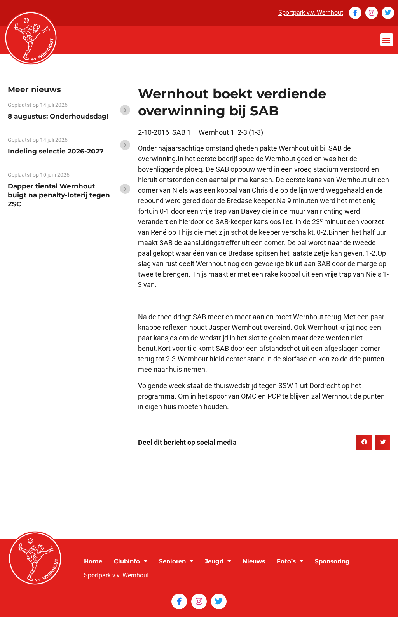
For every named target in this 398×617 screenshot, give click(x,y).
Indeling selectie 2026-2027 (56, 151)
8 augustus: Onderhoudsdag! (58, 116)
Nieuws (254, 561)
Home (93, 561)
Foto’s (286, 561)
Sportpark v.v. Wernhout (310, 12)
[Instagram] (371, 13)
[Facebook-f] (355, 13)
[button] (386, 39)
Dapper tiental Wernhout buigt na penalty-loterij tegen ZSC (59, 195)
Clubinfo (127, 561)
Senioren (172, 561)
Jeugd (214, 561)
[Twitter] (388, 13)
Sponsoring (332, 561)
